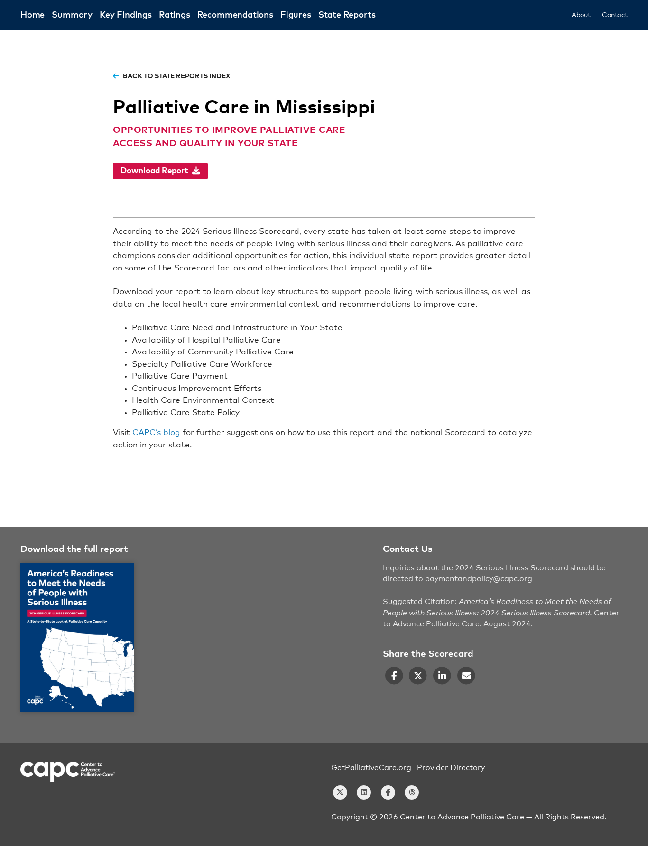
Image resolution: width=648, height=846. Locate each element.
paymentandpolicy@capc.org (478, 579)
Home (32, 15)
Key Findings (126, 15)
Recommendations (235, 15)
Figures (295, 15)
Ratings (174, 15)
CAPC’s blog (156, 433)
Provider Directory (451, 768)
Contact (615, 15)
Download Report (156, 171)
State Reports (347, 15)
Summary (72, 15)
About (581, 15)
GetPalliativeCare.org (371, 768)
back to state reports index (175, 76)
